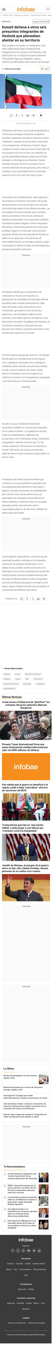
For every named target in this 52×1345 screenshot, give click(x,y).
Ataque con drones (18, 15)
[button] (3, 9)
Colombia (19, 1264)
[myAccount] (48, 9)
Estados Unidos (39, 1264)
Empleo (31, 1289)
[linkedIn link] (39, 1251)
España (28, 1264)
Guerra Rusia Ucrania (35, 15)
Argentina (11, 1303)
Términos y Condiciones (16, 1323)
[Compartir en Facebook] (16, 115)
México (9, 1269)
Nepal (47, 15)
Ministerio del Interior (33, 674)
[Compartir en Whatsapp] (11, 115)
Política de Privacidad (36, 1323)
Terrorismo (38, 679)
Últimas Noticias (39, 1269)
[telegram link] (34, 1251)
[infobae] (26, 9)
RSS (26, 1275)
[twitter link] (18, 1251)
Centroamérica (25, 1269)
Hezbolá (7, 674)
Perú (15, 1269)
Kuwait (17, 674)
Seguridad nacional (11, 684)
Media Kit (26, 1309)
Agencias (6, 22)
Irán (27, 679)
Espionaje (27, 684)
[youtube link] (29, 1251)
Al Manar (7, 679)
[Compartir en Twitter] (22, 115)
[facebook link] (13, 1251)
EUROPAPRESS (9, 689)
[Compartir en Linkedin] (28, 115)
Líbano (18, 679)
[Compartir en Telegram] (33, 115)
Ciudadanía (40, 684)
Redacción (22, 1289)
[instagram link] (23, 1251)
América (10, 1264)
